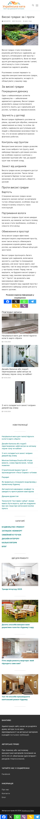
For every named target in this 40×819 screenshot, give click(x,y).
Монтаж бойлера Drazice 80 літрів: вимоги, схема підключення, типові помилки (17, 462)
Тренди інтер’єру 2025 (12, 589)
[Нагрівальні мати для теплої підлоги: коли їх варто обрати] (20, 324)
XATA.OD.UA (7, 756)
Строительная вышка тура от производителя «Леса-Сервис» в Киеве (19, 471)
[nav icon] (37, 5)
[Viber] (24, 306)
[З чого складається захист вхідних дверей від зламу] (20, 392)
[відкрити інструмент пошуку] (33, 5)
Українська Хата (27, 810)
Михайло (7, 21)
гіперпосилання (17, 759)
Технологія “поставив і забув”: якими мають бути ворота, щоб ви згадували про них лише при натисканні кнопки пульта (19, 504)
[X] (16, 301)
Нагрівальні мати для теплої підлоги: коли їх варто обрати (19, 336)
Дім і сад (28, 21)
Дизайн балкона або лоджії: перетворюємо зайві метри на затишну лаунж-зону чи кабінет (17, 371)
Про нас (5, 789)
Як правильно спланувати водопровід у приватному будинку (19, 483)
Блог (4, 797)
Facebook (6, 774)
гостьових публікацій (19, 735)
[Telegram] (32, 301)
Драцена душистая (10, 496)
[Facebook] (8, 301)
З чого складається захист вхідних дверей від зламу (17, 454)
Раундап (5, 477)
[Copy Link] (16, 306)
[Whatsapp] (24, 301)
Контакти (6, 793)
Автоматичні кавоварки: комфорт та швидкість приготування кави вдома (18, 490)
